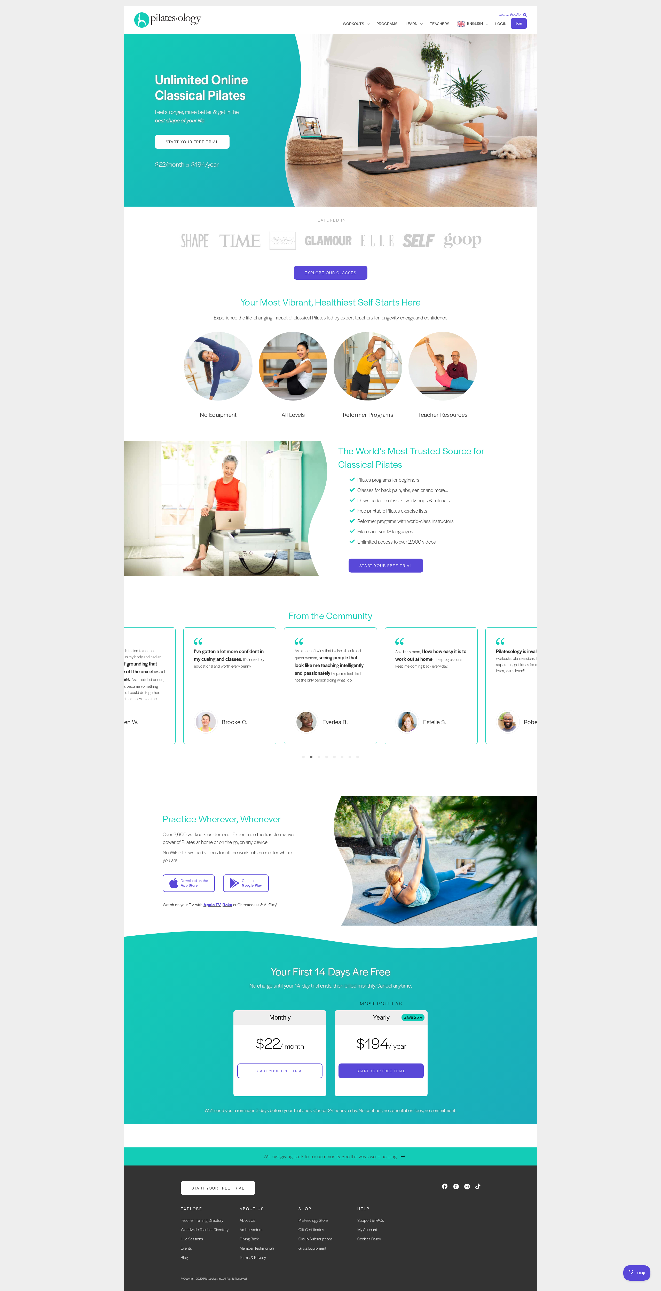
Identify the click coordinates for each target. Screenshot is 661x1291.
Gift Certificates (311, 1229)
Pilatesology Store (313, 1220)
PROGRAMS (386, 24)
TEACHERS (439, 24)
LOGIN (501, 24)
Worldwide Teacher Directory (205, 1229)
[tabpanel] (195, 240)
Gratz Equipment (312, 1248)
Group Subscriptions (315, 1238)
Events (186, 1248)
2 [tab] (311, 757)
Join (518, 23)
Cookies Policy (369, 1238)
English (475, 23)
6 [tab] (342, 757)
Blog (184, 1257)
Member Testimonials (257, 1248)
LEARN (412, 24)
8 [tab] (357, 757)
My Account (367, 1229)
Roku (227, 904)
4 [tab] (326, 757)
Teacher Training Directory (202, 1220)
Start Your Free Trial (280, 1070)
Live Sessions (192, 1238)
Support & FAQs (370, 1220)
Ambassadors (251, 1229)
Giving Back (249, 1238)
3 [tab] (318, 757)
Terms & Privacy (253, 1257)
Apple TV (212, 904)
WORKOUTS (353, 24)
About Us (247, 1220)
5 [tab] (334, 757)
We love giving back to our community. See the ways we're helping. (330, 1156)
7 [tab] (349, 757)
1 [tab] (303, 757)
